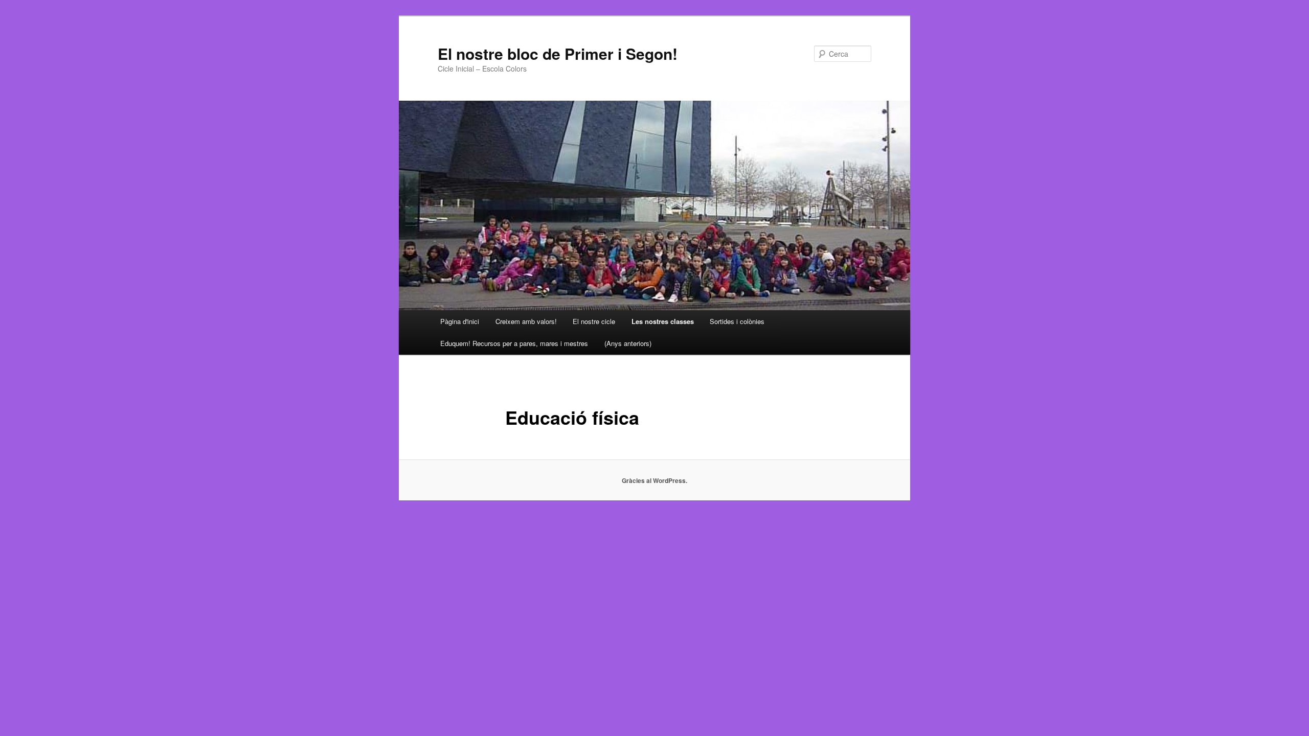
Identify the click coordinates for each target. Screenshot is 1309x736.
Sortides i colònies (737, 321)
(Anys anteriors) (627, 343)
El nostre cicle (594, 321)
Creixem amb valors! (526, 321)
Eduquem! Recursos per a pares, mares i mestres (514, 343)
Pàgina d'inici (459, 321)
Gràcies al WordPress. (654, 480)
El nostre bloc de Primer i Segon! (558, 53)
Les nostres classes (662, 321)
